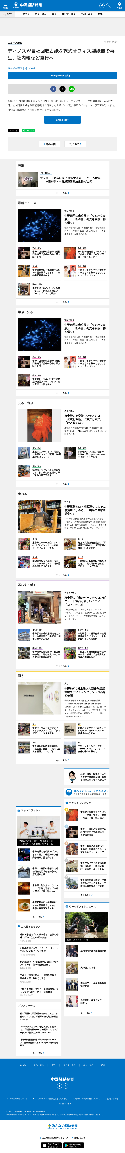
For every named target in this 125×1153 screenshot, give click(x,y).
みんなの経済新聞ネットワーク (62, 1126)
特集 (100, 13)
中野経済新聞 (27, 5)
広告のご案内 (65, 1103)
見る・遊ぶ (40, 13)
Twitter (108, 5)
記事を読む (62, 119)
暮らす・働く (69, 13)
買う (54, 13)
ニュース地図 (15, 42)
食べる (26, 13)
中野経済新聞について (18, 1098)
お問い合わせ (112, 1098)
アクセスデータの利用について (87, 1098)
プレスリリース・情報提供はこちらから (51, 1098)
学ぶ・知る (87, 13)
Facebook (102, 5)
